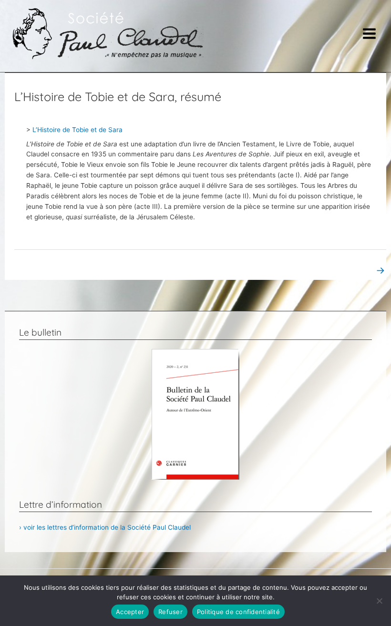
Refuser (170, 612)
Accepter (130, 612)
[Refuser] (379, 600)
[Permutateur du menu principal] (369, 33)
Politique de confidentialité (238, 612)
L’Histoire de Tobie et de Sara (77, 129)
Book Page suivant (351, 270)
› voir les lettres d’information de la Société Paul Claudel (105, 527)
